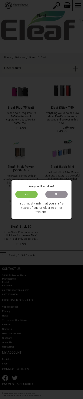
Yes (27, 194)
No (56, 194)
